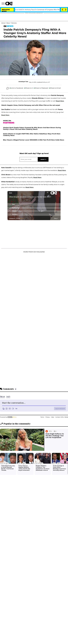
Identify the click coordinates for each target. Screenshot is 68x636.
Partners (14, 23)
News (8, 23)
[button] (3, 3)
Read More (60, 101)
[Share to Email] (55, 88)
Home (3, 23)
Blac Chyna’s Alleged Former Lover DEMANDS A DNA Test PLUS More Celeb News (33, 140)
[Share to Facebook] (16, 88)
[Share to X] (28, 88)
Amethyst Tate (23, 81)
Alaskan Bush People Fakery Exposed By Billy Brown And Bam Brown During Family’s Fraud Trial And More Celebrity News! (32, 128)
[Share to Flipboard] (41, 88)
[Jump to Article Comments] (8, 88)
